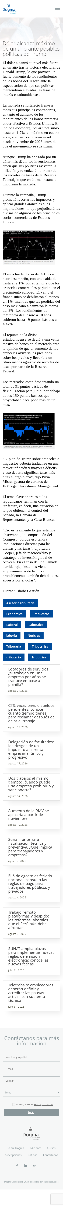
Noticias (34, 635)
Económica (14, 614)
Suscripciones (13, 1155)
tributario (13, 657)
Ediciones (35, 1148)
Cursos (51, 1148)
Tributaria (13, 646)
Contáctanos (50, 1155)
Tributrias (39, 657)
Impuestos (41, 614)
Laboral (12, 625)
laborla (11, 635)
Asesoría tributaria (20, 603)
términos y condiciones (43, 1104)
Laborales (36, 625)
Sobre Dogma (16, 1148)
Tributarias (40, 646)
